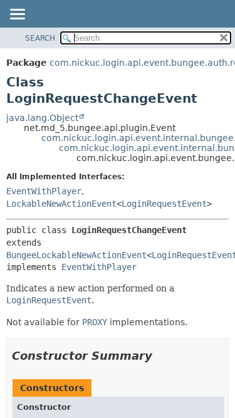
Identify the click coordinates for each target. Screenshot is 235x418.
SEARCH (40, 38)
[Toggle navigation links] (17, 15)
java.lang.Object (42, 118)
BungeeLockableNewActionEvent (76, 255)
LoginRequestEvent (164, 204)
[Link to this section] (161, 355)
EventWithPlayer (43, 191)
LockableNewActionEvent (61, 204)
